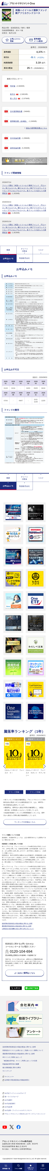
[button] (4, 766)
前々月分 (13, 98)
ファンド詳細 (14, 792)
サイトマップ (7, 1071)
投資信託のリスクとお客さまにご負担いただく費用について (23, 1050)
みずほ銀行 (8, 1100)
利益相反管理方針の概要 (11, 1064)
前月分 (12, 94)
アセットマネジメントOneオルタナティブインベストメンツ (25, 1114)
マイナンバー (9, 1077)
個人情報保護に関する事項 (12, 1067)
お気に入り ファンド (31, 1168)
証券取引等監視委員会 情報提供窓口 (17, 1080)
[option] (13, 766)
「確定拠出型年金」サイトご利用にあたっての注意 (20, 1061)
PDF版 (12, 86)
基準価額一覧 (6, 1168)
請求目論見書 (15, 148)
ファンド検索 (18, 1168)
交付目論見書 (15, 138)
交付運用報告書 (16, 111)
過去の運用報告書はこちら (36, 128)
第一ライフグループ (11, 1097)
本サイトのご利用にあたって (12, 1057)
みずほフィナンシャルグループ (15, 1093)
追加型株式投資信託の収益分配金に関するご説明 (17, 923)
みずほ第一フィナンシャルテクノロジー (18, 1110)
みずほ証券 (8, 1107)
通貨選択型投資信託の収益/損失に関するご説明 (16, 926)
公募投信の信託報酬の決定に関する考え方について (18, 928)
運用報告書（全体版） (19, 121)
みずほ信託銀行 (10, 1103)
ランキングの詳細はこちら (24, 822)
